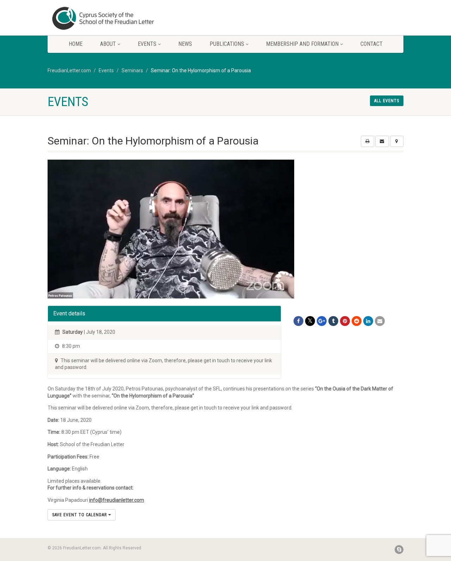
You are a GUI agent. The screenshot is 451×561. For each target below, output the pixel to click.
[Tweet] (310, 321)
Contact (371, 44)
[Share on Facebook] (298, 321)
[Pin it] (345, 321)
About (108, 44)
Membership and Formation (302, 44)
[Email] (380, 321)
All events (386, 100)
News (185, 44)
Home (75, 44)
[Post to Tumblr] (333, 321)
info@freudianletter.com (116, 500)
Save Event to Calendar (80, 514)
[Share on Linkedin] (368, 321)
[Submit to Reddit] (357, 321)
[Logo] (103, 18)
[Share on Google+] (322, 321)
